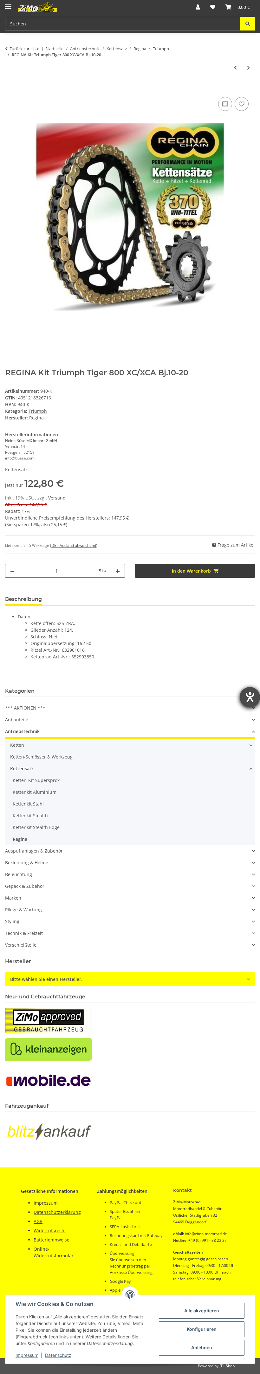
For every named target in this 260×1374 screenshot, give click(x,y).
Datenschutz (58, 1355)
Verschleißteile (20, 945)
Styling (12, 921)
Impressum (27, 1355)
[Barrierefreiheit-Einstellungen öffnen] (250, 697)
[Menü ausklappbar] (8, 4)
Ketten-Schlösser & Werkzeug (41, 757)
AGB (38, 1221)
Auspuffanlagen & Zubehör (34, 851)
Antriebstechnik (22, 731)
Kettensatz (22, 768)
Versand (57, 498)
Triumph (38, 411)
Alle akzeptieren (201, 1310)
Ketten (17, 745)
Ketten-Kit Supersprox (36, 780)
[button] (198, 7)
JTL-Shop (227, 1366)
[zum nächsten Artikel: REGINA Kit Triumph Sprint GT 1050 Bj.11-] (248, 67)
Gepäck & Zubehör (24, 886)
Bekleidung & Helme (26, 863)
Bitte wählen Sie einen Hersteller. (46, 979)
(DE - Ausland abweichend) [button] (73, 545)
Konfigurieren (202, 1329)
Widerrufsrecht (50, 1231)
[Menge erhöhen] (118, 570)
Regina (20, 839)
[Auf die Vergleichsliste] (225, 104)
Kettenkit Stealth (30, 816)
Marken (13, 898)
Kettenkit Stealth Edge (36, 827)
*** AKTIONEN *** (25, 708)
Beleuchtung (18, 874)
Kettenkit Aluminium (34, 792)
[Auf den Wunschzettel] (242, 104)
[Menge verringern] (12, 570)
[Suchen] (247, 24)
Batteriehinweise (51, 1240)
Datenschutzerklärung (57, 1212)
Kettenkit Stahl (28, 804)
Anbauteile (16, 720)
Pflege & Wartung (23, 910)
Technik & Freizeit (24, 933)
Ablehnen (201, 1347)
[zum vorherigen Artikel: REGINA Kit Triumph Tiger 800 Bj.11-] (235, 67)
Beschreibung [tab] (23, 599)
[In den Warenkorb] (10, 88)
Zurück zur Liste (24, 48)
